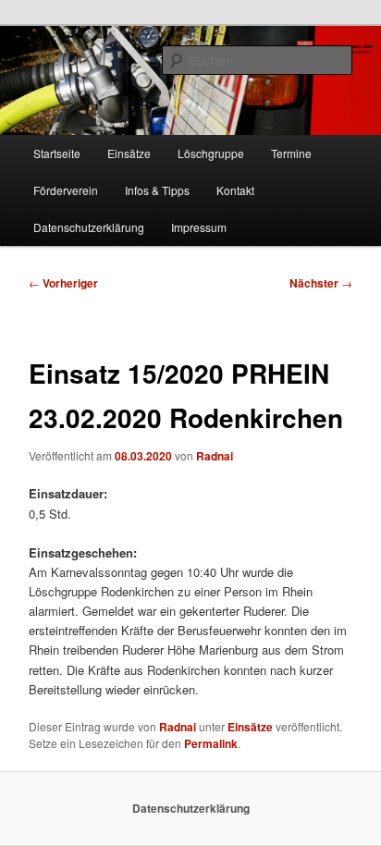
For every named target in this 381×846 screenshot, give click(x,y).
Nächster (320, 283)
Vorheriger (63, 283)
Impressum (199, 227)
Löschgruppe (211, 153)
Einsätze (129, 153)
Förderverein (65, 190)
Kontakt (235, 190)
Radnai (214, 456)
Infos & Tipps (157, 190)
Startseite (56, 153)
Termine (291, 153)
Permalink (211, 743)
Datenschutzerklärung (88, 227)
